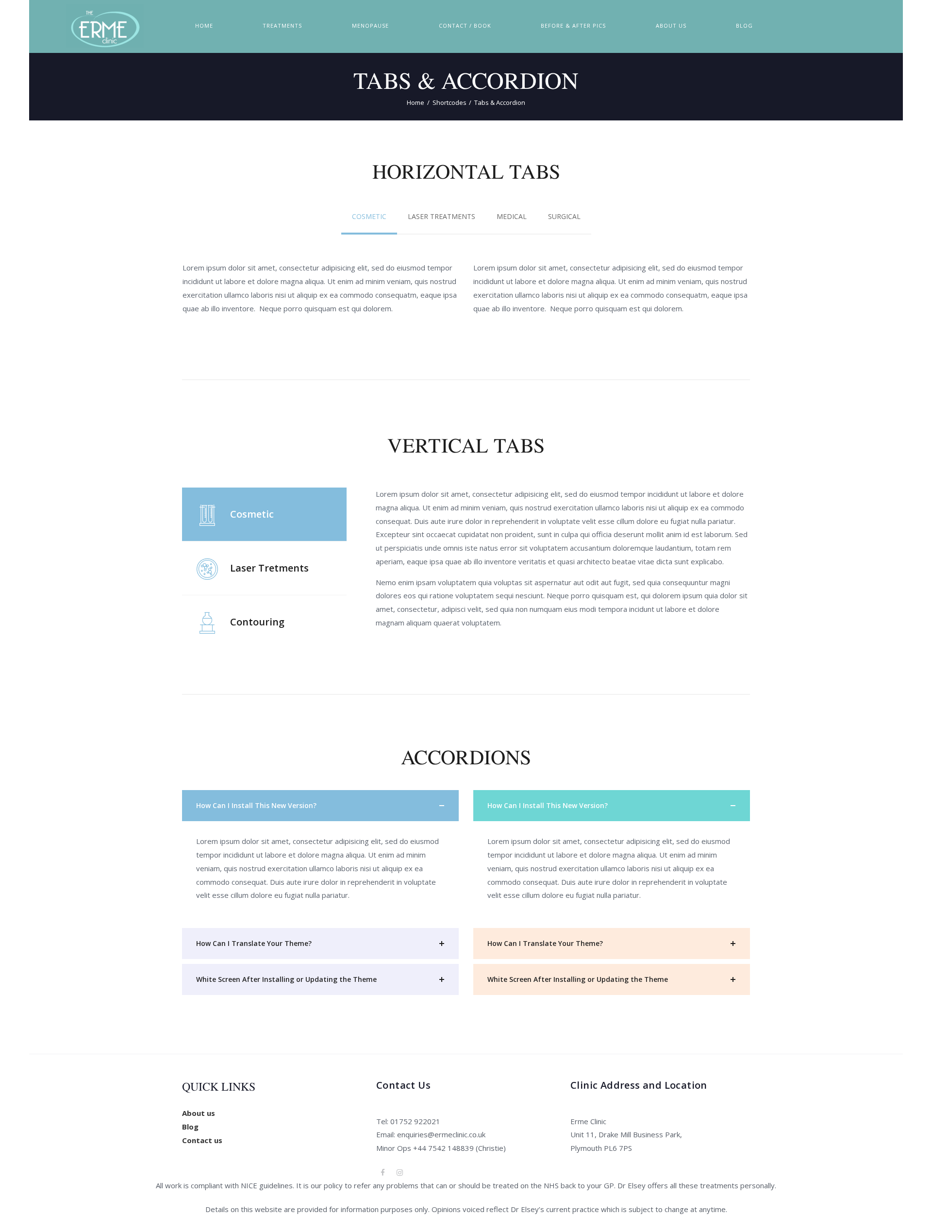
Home (415, 102)
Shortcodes (449, 102)
